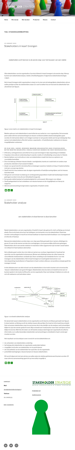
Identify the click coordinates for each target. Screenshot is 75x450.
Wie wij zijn (14, 19)
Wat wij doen (26, 19)
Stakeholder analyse (15, 202)
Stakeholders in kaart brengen (20, 46)
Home (6, 19)
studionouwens (36, 395)
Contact (53, 19)
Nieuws (45, 19)
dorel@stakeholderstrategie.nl (12, 389)
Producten (36, 19)
